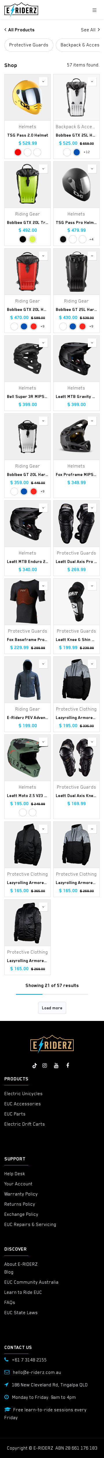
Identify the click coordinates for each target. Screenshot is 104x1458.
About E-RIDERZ (21, 1264)
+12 (86, 152)
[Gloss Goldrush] (37, 152)
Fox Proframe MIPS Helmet (76, 474)
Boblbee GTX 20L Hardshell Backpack (27, 309)
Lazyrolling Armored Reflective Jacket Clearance (76, 717)
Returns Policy (19, 1204)
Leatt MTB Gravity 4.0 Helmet (76, 396)
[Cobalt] (77, 152)
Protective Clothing (76, 709)
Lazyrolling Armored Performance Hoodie (27, 960)
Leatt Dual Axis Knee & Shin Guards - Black (76, 795)
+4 (91, 239)
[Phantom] (23, 239)
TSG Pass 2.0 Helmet (27, 135)
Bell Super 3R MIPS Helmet (27, 396)
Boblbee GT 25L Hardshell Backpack (76, 309)
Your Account (18, 1184)
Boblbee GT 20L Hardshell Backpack (27, 474)
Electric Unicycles (23, 1093)
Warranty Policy (21, 1194)
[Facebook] (67, 1065)
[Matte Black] (63, 239)
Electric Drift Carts (24, 1124)
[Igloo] (67, 152)
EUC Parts (15, 1114)
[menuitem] (28, 45)
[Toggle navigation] (94, 9)
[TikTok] (34, 1065)
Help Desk (14, 1173)
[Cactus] (23, 812)
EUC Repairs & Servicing (30, 1224)
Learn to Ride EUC (23, 1292)
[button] (43, 81)
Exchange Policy (21, 1214)
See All (89, 29)
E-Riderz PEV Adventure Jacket (27, 717)
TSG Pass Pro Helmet (76, 222)
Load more (52, 1008)
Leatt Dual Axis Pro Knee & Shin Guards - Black (76, 561)
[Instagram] (44, 1065)
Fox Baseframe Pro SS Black (27, 639)
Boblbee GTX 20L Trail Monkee (27, 222)
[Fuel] (32, 812)
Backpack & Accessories (76, 126)
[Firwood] (82, 239)
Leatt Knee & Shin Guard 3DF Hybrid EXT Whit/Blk (76, 639)
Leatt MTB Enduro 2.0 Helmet (27, 561)
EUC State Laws (21, 1312)
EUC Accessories (22, 1103)
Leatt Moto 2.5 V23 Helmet (27, 795)
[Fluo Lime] (32, 239)
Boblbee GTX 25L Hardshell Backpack (76, 135)
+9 (42, 326)
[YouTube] (56, 1065)
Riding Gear (27, 214)
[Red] (18, 152)
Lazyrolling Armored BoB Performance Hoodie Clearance (27, 882)
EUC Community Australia (31, 1282)
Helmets (27, 126)
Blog (9, 1272)
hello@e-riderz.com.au (37, 1372)
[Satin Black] (27, 152)
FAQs (9, 1302)
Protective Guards (76, 553)
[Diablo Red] (34, 326)
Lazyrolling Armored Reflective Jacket (76, 882)
